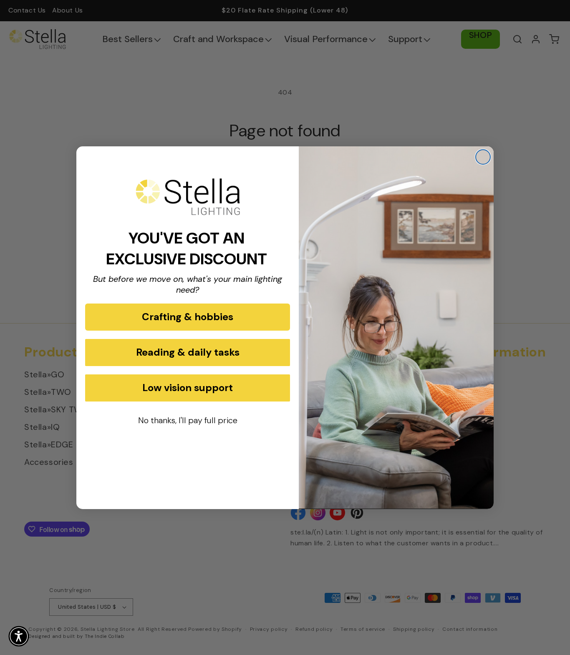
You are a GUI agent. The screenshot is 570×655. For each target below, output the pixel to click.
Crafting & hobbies (187, 316)
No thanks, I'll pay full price (187, 420)
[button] (18, 636)
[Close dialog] (483, 157)
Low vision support (187, 387)
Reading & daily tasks (188, 352)
